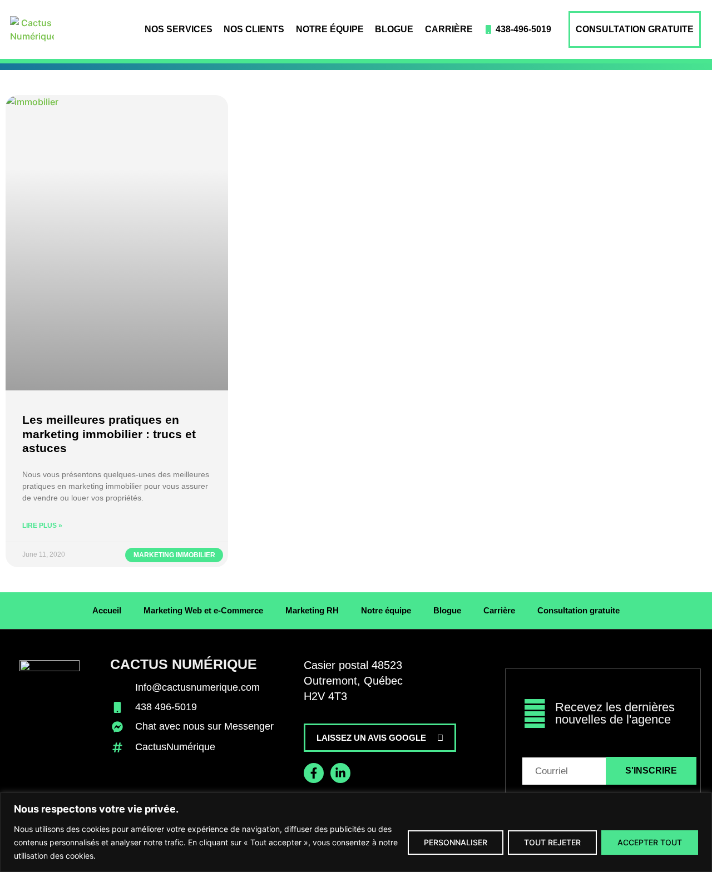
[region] (356, 832)
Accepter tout (649, 842)
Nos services (178, 29)
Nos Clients (254, 29)
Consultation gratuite (635, 29)
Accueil (106, 610)
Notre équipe (330, 29)
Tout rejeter (552, 842)
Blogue (394, 29)
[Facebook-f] (314, 773)
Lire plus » (42, 525)
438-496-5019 (523, 29)
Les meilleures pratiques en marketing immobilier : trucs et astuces (109, 433)
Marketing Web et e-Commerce (203, 610)
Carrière (449, 29)
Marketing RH (312, 610)
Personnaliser (455, 842)
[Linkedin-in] (340, 773)
